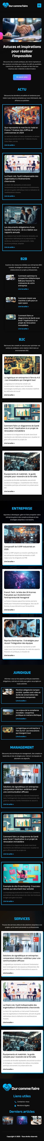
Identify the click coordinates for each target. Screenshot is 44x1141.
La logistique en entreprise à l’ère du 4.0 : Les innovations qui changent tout (22, 379)
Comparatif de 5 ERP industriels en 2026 (19, 548)
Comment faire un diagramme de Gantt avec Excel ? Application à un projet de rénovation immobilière (29, 320)
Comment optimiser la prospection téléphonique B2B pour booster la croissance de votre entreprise (29, 280)
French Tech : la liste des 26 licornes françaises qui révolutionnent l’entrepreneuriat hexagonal (20, 595)
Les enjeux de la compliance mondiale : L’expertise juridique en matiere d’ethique (28, 713)
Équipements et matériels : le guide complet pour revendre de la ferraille (20, 475)
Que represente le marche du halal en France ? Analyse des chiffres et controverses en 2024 (21, 130)
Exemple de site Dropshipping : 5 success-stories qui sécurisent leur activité (22, 888)
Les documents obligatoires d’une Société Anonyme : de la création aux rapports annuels (20, 230)
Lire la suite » (9, 145)
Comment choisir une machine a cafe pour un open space (27, 301)
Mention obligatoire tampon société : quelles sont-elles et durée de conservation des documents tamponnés (28, 694)
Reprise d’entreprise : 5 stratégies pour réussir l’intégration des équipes (21, 642)
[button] (39, 5)
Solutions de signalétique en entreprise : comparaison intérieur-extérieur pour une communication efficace (21, 789)
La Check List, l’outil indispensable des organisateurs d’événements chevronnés (21, 179)
